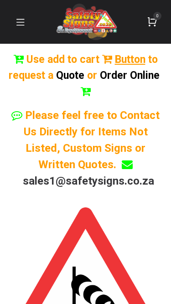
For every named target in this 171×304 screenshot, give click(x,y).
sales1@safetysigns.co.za (88, 181)
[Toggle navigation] (20, 22)
